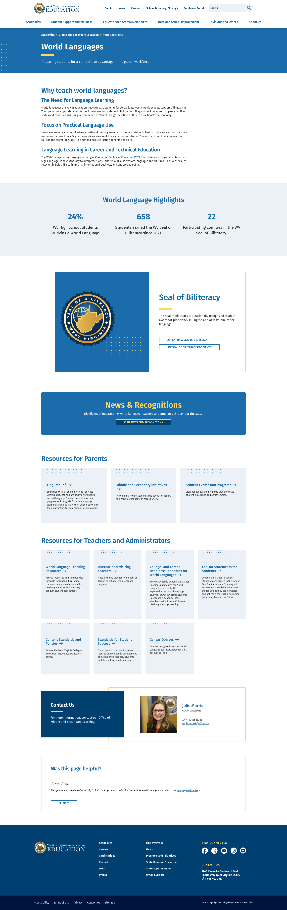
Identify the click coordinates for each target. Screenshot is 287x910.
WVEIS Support (155, 874)
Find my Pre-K (154, 843)
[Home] (59, 847)
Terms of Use (61, 902)
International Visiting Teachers (114, 569)
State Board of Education (161, 862)
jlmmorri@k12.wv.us (197, 723)
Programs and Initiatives (161, 855)
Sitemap (110, 902)
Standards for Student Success (115, 642)
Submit (249, 8)
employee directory (188, 790)
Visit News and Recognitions (143, 422)
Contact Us (93, 902)
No (67, 784)
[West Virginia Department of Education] (57, 8)
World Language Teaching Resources (65, 569)
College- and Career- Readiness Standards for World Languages (168, 571)
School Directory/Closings (162, 8)
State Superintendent (159, 868)
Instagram (234, 850)
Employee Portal (194, 8)
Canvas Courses (162, 640)
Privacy (78, 902)
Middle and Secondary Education (78, 34)
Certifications (107, 855)
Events (108, 8)
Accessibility (41, 902)
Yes (57, 784)
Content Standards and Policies (63, 642)
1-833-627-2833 (214, 878)
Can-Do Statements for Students (219, 569)
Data (102, 868)
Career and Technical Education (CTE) (117, 157)
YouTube (224, 850)
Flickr (243, 850)
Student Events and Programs (209, 485)
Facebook (205, 850)
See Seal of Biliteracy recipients (189, 347)
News (121, 8)
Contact (103, 862)
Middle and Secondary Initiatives (141, 485)
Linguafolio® (57, 485)
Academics (48, 34)
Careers (135, 8)
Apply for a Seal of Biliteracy (187, 339)
